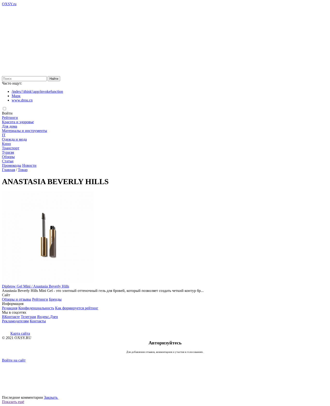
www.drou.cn (22, 100)
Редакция (9, 308)
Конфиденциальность (36, 308)
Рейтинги (10, 118)
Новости (29, 165)
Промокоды (11, 165)
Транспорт (10, 148)
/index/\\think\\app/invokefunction (37, 91)
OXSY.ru (9, 4)
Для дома (9, 126)
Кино (6, 144)
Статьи (8, 161)
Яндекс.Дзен (47, 317)
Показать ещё (13, 402)
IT (4, 135)
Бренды (55, 299)
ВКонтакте (11, 317)
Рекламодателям (15, 321)
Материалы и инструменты (24, 131)
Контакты (38, 321)
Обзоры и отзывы (16, 299)
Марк (16, 96)
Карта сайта (20, 333)
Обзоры (8, 157)
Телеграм (28, 317)
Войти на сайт (14, 360)
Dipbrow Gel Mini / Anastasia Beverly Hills (35, 286)
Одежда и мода (14, 139)
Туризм (8, 152)
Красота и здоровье (18, 122)
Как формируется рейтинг (76, 308)
